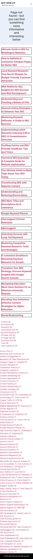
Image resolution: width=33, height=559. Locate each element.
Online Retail (23, 480)
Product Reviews (8, 491)
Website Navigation (23, 546)
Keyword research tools (12, 458)
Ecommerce (6, 324)
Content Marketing (10, 375)
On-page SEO (6, 338)
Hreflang (26, 430)
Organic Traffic (8, 486)
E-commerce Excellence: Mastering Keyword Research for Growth (15, 258)
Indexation (5, 433)
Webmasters (6, 546)
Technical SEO (7, 340)
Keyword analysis (9, 444)
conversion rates (9, 395)
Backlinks (6, 359)
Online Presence (8, 480)
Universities (22, 530)
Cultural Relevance (9, 403)
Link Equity (20, 467)
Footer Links (23, 420)
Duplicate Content (9, 411)
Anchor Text (6, 351)
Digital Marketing (10, 406)
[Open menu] (31, 4)
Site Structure (7, 516)
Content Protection (9, 381)
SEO (21, 507)
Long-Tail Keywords (10, 474)
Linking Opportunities (10, 469)
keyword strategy (21, 461)
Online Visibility (23, 483)
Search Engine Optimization (14, 504)
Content (4, 322)
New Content (25, 477)
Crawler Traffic (7, 400)
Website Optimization (11, 549)
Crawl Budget (7, 397)
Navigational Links (9, 477)
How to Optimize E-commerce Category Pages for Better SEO (16, 61)
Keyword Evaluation (9, 450)
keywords (6, 461)
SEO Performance (8, 510)
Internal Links (7, 441)
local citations (7, 472)
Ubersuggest (9, 228)
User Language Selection (11, 541)
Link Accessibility (8, 464)
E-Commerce (7, 414)
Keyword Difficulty (9, 447)
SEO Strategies (8, 513)
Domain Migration (8, 409)
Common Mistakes (9, 365)
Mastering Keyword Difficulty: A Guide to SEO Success (15, 120)
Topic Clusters (24, 527)
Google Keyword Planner (15, 213)
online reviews (7, 483)
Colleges (22, 362)
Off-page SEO (6, 335)
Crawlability (25, 395)
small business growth (10, 519)
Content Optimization (10, 378)
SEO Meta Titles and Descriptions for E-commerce (12, 204)
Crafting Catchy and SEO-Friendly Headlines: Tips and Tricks (16, 148)
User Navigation (8, 544)
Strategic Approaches (10, 521)
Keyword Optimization (11, 452)
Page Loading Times (9, 489)
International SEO (8, 330)
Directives (26, 406)
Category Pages (8, 362)
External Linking (8, 417)
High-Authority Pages (10, 430)
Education (5, 327)
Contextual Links (8, 392)
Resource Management (11, 496)
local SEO (20, 472)
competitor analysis (9, 370)
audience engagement (10, 356)
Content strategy (9, 389)
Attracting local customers (12, 354)
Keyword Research (8, 332)
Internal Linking (8, 436)
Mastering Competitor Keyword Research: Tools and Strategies (15, 246)
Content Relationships (10, 386)
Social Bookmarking (12, 315)
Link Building (6, 467)
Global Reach (6, 422)
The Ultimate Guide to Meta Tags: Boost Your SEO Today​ (16, 173)
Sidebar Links (24, 513)
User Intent (25, 538)
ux (19, 544)
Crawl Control (22, 397)
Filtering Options (8, 420)
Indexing (17, 433)
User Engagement (9, 535)
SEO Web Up (8, 3)
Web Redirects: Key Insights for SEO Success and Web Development (15, 90)
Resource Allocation (9, 494)
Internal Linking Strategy (11, 439)
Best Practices (20, 359)
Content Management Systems (14, 373)
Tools (3, 343)
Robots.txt (5, 499)
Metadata (27, 475)
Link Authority (25, 464)
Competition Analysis (10, 367)
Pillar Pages (26, 489)
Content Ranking (8, 384)
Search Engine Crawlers (11, 502)
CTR (19, 400)
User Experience (8, 346)
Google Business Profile (11, 425)
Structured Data (8, 524)
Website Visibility (8, 552)
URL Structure (7, 532)
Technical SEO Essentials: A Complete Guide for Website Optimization (16, 161)
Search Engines (8, 508)
